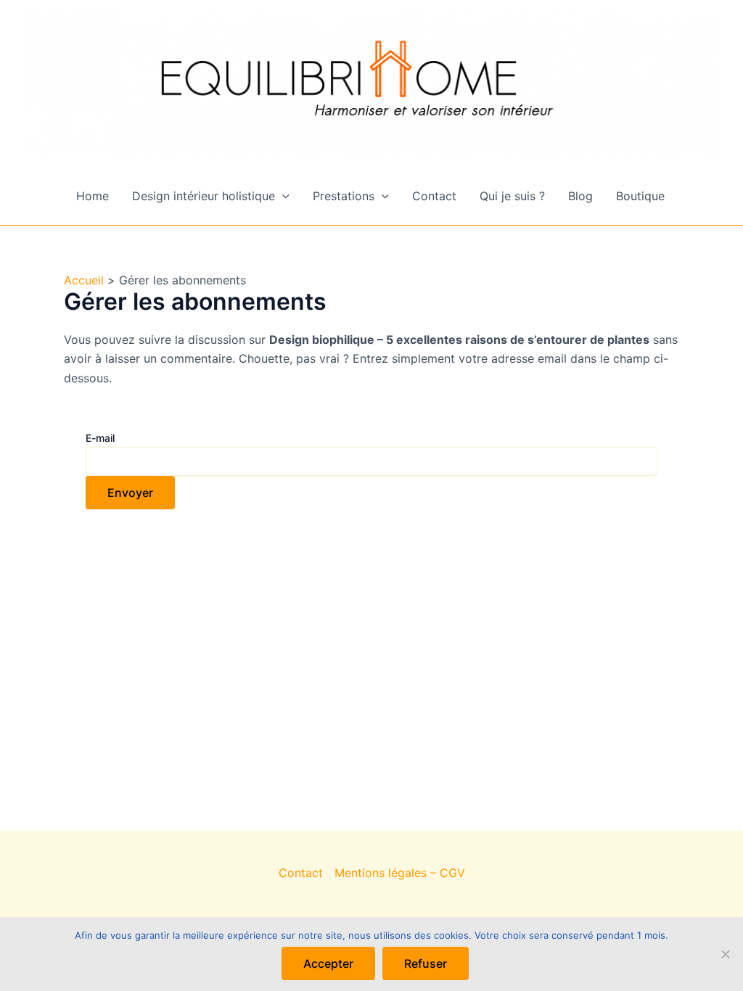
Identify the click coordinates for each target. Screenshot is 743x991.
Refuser (425, 963)
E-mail (100, 438)
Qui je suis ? (512, 196)
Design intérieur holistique (203, 196)
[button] (282, 196)
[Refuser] (725, 954)
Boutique (640, 196)
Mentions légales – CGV (399, 872)
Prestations (343, 196)
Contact (434, 196)
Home (92, 196)
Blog (580, 196)
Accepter (328, 963)
